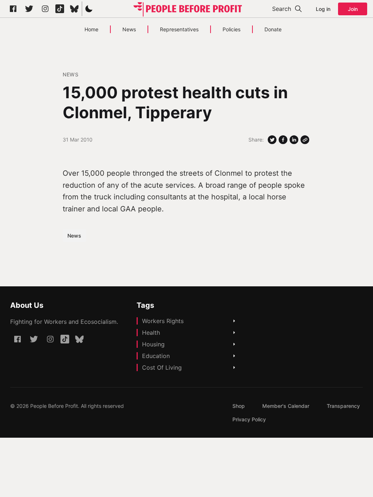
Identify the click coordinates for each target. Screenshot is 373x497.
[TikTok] (59, 8)
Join (353, 9)
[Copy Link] (304, 139)
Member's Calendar (285, 406)
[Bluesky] (74, 8)
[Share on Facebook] (283, 139)
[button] (88, 8)
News (129, 29)
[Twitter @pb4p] (29, 8)
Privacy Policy (249, 419)
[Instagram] (45, 8)
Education (156, 355)
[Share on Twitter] (272, 139)
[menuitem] (238, 406)
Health (151, 332)
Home (91, 29)
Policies (231, 29)
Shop (238, 406)
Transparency (343, 406)
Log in (323, 9)
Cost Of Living (162, 367)
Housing (153, 344)
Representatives (179, 29)
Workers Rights (163, 321)
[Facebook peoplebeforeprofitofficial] (13, 8)
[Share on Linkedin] (293, 139)
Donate (273, 29)
